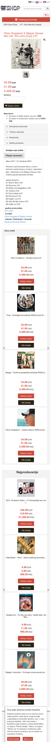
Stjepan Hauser (25, 216)
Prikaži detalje (13, 739)
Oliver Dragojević (12, 216)
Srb (32, 2)
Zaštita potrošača (16, 143)
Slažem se (28, 739)
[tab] (26, 126)
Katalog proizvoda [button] (28, 19)
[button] (2, 347)
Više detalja (26, 288)
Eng (40, 2)
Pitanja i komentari (14, 155)
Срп (47, 2)
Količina (7, 95)
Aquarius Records (12, 221)
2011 (7, 210)
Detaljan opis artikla (14, 150)
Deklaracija (13, 137)
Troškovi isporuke (16, 132)
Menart (23, 221)
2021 (11, 210)
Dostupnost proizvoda (18, 126)
